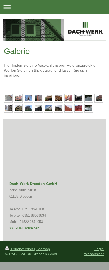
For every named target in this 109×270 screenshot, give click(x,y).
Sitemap (43, 249)
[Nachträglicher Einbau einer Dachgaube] (38, 98)
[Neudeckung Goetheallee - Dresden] (68, 98)
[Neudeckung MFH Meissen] (58, 108)
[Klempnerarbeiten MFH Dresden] (88, 108)
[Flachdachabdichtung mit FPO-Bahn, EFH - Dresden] (88, 98)
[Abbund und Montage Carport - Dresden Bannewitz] (78, 98)
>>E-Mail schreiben (24, 228)
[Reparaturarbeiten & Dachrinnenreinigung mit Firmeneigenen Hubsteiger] (99, 98)
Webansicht (94, 254)
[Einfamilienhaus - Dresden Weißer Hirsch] (18, 98)
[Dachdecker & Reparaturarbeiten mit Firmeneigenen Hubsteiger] (8, 108)
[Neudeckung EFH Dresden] (38, 108)
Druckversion (22, 249)
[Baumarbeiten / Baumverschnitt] (28, 98)
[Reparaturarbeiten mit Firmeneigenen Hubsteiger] (18, 108)
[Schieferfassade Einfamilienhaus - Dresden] (8, 98)
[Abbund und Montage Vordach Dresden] (48, 98)
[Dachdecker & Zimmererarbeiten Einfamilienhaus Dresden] (58, 98)
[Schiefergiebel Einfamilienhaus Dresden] (28, 108)
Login (99, 249)
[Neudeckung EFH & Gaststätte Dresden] (78, 108)
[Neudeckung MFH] (68, 108)
